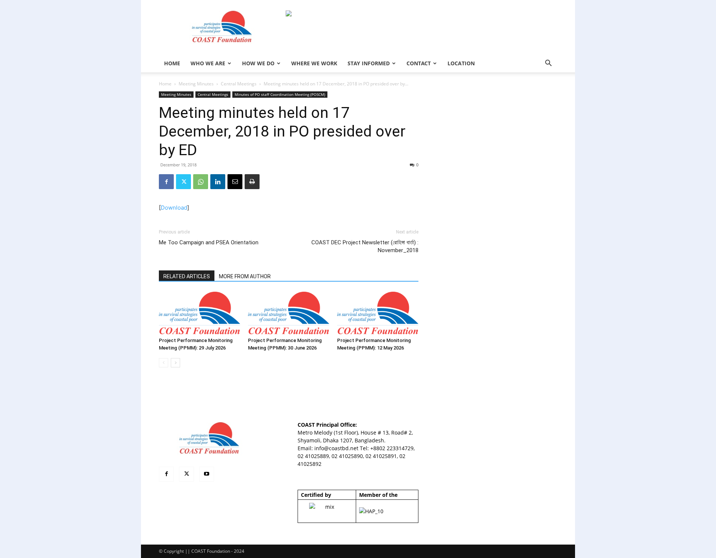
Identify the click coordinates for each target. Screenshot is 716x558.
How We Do (258, 63)
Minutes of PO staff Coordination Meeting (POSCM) (280, 94)
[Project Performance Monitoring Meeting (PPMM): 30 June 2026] (288, 313)
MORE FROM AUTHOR (245, 276)
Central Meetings (239, 84)
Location (461, 63)
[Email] (234, 181)
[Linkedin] (217, 181)
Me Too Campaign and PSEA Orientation (208, 242)
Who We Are (208, 63)
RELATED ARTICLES (186, 276)
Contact (418, 63)
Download (174, 207)
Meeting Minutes (196, 84)
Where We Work (314, 63)
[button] (548, 64)
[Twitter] (183, 181)
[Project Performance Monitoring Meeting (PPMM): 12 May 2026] (377, 313)
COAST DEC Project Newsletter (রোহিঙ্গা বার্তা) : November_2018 (364, 246)
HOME (172, 63)
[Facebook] (166, 181)
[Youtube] (206, 474)
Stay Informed (369, 63)
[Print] (252, 181)
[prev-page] (163, 362)
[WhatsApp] (200, 181)
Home (165, 84)
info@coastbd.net (336, 448)
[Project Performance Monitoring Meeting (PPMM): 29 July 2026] (199, 313)
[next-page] (175, 362)
